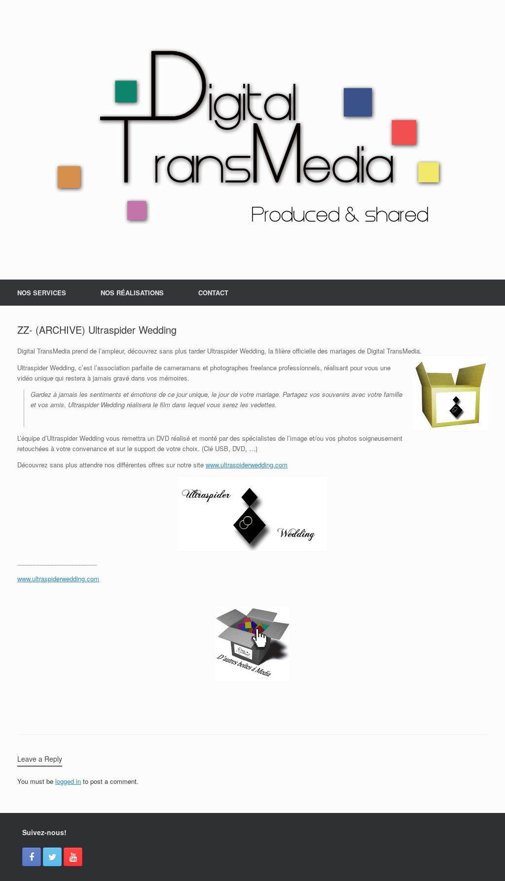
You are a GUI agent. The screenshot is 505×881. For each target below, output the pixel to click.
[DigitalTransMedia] (252, 139)
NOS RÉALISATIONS (132, 292)
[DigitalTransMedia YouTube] (73, 856)
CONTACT (213, 292)
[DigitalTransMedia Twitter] (52, 856)
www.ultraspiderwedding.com (247, 464)
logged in (68, 781)
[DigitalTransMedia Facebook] (31, 856)
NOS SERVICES (41, 292)
